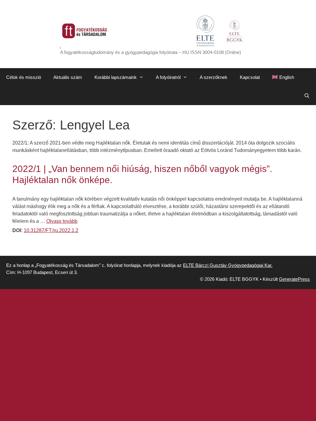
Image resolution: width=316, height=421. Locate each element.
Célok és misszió (23, 77)
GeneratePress (294, 279)
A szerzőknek (213, 77)
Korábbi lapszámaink (115, 77)
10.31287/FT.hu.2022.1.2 (51, 230)
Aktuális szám (67, 77)
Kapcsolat (250, 77)
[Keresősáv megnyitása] (307, 96)
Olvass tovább (61, 221)
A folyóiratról (168, 77)
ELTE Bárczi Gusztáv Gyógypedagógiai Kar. (227, 265)
